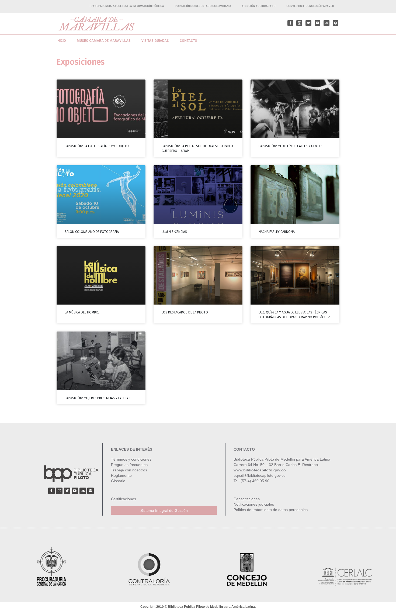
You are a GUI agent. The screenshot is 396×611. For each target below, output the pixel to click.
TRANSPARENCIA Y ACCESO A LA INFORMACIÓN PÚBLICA (126, 6)
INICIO (61, 41)
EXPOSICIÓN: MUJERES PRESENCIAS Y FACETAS (97, 398)
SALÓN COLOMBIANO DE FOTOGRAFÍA (92, 232)
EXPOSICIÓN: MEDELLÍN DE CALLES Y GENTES (290, 146)
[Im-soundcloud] (326, 23)
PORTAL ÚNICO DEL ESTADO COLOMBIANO (203, 6)
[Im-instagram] (299, 23)
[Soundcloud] (82, 491)
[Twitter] (308, 23)
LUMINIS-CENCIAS (174, 232)
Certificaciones (123, 499)
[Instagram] (59, 491)
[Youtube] (75, 491)
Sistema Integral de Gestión (164, 510)
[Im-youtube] (318, 23)
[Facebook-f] (290, 23)
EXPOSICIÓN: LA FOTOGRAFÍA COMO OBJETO (97, 146)
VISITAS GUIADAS (155, 41)
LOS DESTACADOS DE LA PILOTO (185, 312)
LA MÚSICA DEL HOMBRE (82, 312)
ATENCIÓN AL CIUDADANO (259, 6)
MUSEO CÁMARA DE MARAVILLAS (104, 41)
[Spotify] (336, 23)
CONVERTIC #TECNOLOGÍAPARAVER (310, 6)
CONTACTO (188, 41)
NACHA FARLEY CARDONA (277, 232)
